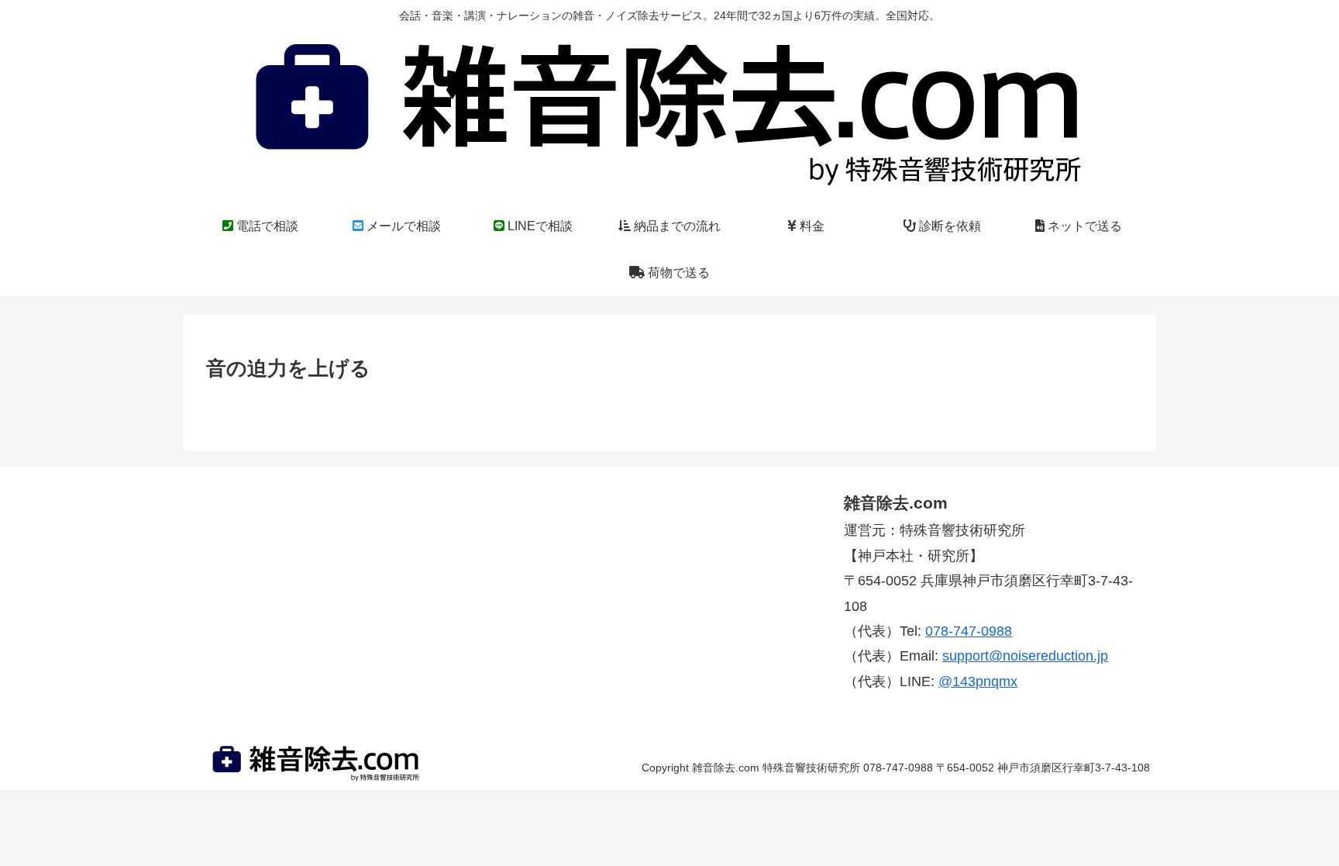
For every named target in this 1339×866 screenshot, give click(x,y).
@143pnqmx (977, 681)
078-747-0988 (968, 631)
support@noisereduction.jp (1025, 656)
